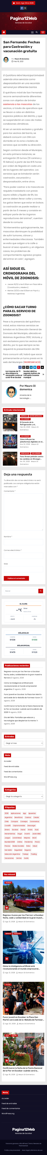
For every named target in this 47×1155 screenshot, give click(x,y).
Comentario (10, 491)
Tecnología (17, 933)
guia (36, 830)
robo (28, 846)
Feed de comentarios (13, 771)
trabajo (25, 854)
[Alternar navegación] (32, 32)
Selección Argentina (12, 854)
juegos (7, 838)
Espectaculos (25, 453)
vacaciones (9, 858)
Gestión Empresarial (36, 416)
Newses (36, 1143)
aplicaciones (16, 813)
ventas (19, 858)
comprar (14, 821)
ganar (23, 830)
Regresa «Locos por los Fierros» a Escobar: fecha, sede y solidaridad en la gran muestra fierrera (23, 674)
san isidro (8, 850)
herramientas (10, 834)
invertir (27, 834)
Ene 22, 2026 (25, 444)
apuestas (32, 813)
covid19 (7, 825)
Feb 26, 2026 (25, 427)
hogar (20, 834)
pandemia (28, 842)
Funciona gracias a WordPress (17, 1143)
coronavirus (34, 821)
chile (7, 821)
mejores (27, 838)
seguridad (18, 850)
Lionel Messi (17, 838)
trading (34, 854)
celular (36, 817)
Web (6, 564)
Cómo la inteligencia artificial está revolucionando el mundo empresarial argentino (20, 686)
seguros (28, 850)
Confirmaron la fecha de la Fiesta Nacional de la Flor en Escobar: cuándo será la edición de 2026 (23, 709)
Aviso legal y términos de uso (32, 1150)
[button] (37, 32)
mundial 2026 (10, 842)
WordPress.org (10, 777)
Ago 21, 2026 (10, 922)
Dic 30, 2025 (25, 461)
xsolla (26, 858)
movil (34, 838)
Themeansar (23, 1146)
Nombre (8, 536)
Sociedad (8, 882)
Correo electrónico (13, 550)
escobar (15, 830)
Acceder (7, 761)
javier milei (36, 834)
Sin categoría (25, 419)
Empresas (24, 416)
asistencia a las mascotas (17, 104)
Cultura (8, 984)
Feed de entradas (11, 766)
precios (7, 846)
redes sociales (18, 846)
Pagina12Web (23, 18)
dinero (7, 830)
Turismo (14, 1035)
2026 (6, 813)
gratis (30, 830)
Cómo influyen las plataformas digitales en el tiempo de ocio (31, 441)
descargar (31, 825)
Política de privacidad (12, 1150)
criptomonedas (19, 825)
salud (35, 846)
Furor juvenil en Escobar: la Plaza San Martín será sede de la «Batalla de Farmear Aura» (23, 1020)
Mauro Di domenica (22, 59)
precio (37, 842)
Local (7, 1035)
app (24, 813)
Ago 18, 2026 (10, 1074)
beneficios (19, 817)
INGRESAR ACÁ (32, 362)
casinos (28, 817)
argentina (8, 817)
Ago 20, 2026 (10, 1024)
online (19, 842)
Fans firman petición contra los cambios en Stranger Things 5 (31, 458)
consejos (23, 821)
